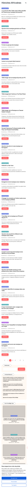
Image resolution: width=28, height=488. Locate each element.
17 (20, 360)
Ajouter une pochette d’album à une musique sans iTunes (12, 234)
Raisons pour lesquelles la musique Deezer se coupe (14, 325)
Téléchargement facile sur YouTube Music (14, 94)
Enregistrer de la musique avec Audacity (13, 182)
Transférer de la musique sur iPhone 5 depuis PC (12, 216)
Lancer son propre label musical (11, 61)
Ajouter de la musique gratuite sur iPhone (13, 28)
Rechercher (7, 365)
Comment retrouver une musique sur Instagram (12, 344)
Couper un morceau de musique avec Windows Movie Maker (12, 252)
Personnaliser (14, 481)
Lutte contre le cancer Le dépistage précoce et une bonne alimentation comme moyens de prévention (14, 390)
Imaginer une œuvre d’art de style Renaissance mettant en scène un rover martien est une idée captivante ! (13, 385)
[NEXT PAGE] (23, 360)
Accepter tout (14, 478)
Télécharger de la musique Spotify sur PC (14, 77)
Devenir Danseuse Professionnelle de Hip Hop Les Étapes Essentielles (13, 128)
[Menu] (25, 2)
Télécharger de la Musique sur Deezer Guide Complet (12, 111)
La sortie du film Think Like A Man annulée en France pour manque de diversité (14, 11)
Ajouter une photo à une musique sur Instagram (12, 146)
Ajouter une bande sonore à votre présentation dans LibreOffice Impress (13, 270)
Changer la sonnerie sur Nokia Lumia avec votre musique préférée (14, 198)
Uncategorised (5, 8)
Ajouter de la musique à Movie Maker (10, 397)
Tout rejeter (14, 485)
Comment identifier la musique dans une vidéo (13, 289)
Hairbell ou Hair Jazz (7, 165)
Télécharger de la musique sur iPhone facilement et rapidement (13, 394)
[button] (5, 360)
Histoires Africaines (11, 3)
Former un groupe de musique (10, 45)
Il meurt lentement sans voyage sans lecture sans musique (12, 307)
